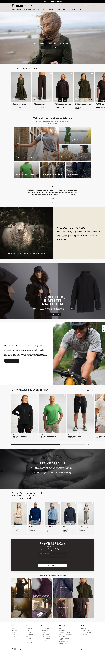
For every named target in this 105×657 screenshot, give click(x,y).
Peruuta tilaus (84, 634)
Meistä (12, 628)
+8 (102, 103)
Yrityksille (13, 636)
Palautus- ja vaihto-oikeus (64, 632)
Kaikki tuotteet (72, 9)
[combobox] (52, 562)
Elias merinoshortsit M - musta (74, 436)
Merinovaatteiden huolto (46, 636)
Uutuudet (13, 9)
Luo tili (27, 630)
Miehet (26, 5)
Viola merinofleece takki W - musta (20, 436)
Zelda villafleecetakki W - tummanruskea (62, 104)
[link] (21, 588)
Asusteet (51, 9)
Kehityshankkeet (14, 634)
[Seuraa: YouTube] (18, 649)
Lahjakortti (79, 9)
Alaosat (24, 9)
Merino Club (65, 9)
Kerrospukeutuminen (45, 638)
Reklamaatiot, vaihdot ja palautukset (64, 639)
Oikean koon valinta (45, 640)
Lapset (32, 5)
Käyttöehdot (61, 628)
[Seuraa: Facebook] (12, 649)
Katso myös (58, 9)
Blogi (27, 636)
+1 (52, 526)
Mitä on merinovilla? (45, 628)
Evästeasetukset (62, 643)
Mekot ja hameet (31, 9)
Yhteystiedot (28, 644)
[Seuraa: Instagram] (15, 649)
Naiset (19, 5)
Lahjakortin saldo (29, 640)
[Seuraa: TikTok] (20, 649)
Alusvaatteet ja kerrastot (41, 9)
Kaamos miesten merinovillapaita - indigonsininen (66, 529)
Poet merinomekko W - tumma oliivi (20, 104)
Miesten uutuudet (58, 47)
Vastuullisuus (14, 632)
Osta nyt (21, 587)
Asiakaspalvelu (84, 628)
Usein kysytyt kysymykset (86, 632)
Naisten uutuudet (46, 47)
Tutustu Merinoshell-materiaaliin (52, 314)
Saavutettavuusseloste (63, 641)
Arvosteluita (28, 638)
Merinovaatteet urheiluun (12, 360)
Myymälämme (14, 630)
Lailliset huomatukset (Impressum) (66, 634)
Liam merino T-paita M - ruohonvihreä (48, 436)
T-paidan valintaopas (45, 634)
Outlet (46, 5)
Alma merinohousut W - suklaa (40, 104)
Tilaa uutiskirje (29, 642)
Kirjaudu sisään (29, 628)
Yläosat (18, 9)
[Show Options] (66, 562)
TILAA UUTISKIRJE (52, 565)
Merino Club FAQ (29, 634)
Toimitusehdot (62, 630)
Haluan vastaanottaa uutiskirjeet (44, 559)
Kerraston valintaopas (45, 632)
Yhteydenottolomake (85, 630)
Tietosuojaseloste (62, 636)
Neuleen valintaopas (45, 630)
